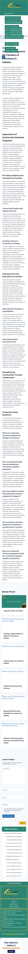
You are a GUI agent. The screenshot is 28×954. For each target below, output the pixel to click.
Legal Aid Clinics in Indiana (13, 611)
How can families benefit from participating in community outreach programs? (16, 866)
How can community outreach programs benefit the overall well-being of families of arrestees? (16, 876)
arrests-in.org (10, 934)
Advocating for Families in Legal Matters (16, 849)
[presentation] (14, 601)
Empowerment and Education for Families (16, 846)
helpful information (16, 87)
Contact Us (7, 39)
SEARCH (11, 951)
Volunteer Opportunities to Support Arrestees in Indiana (13, 636)
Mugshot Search (8, 15)
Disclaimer (7, 46)
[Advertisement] (14, 24)
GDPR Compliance (11, 50)
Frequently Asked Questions (12, 859)
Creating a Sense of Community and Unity (16, 843)
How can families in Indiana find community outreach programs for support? (16, 869)
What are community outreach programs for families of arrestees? (16, 862)
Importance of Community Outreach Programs (15, 833)
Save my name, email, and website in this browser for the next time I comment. (14, 810)
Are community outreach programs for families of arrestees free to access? (16, 872)
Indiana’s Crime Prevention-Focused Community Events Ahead (14, 740)
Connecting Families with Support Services (16, 839)
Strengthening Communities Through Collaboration (16, 856)
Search (22, 823)
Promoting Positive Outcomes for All (15, 853)
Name (5, 790)
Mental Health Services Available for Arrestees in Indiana (13, 713)
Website (5, 804)
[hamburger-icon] (25, 12)
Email (5, 797)
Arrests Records (8, 13)
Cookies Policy (10, 48)
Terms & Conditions (12, 44)
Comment (6, 769)
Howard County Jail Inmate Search (13, 34)
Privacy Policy (8, 41)
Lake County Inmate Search (14, 37)
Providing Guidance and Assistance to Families (16, 836)
